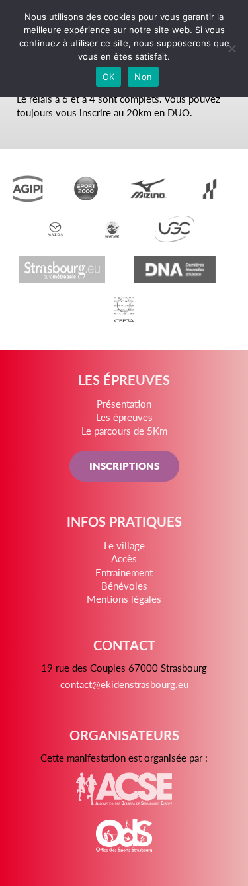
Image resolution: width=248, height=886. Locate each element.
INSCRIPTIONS (124, 465)
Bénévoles (124, 585)
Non (143, 76)
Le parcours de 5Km (124, 430)
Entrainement (124, 572)
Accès (124, 558)
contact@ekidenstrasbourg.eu (124, 684)
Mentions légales (124, 598)
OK (109, 76)
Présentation (124, 403)
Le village (124, 545)
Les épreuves (124, 416)
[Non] (231, 48)
